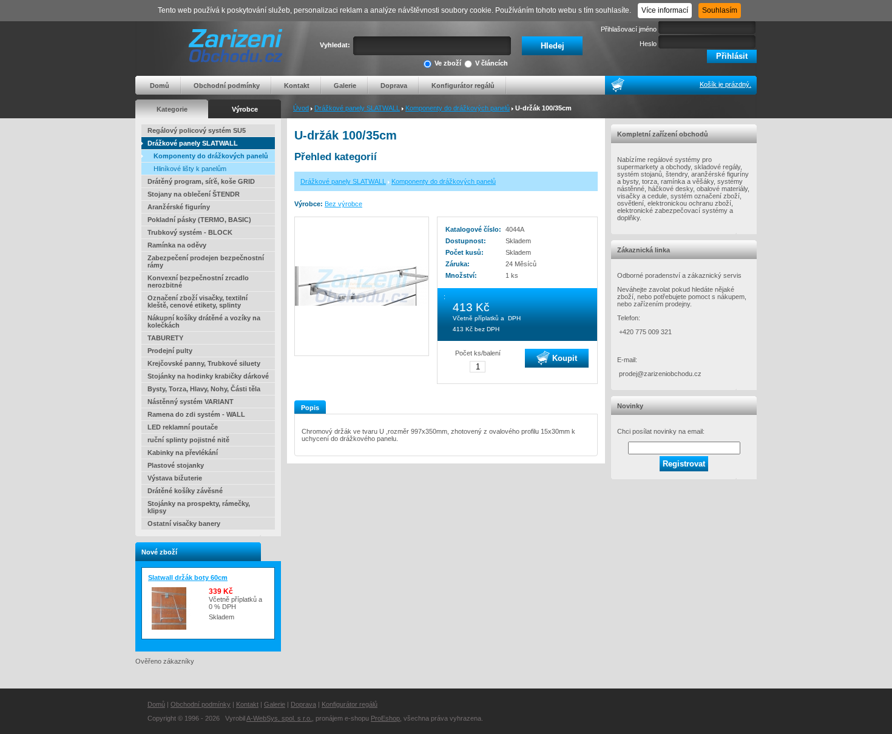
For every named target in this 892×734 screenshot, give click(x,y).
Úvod (301, 108)
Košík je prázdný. (725, 84)
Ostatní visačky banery (183, 523)
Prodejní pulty (169, 350)
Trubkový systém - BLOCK (189, 232)
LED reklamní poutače (182, 427)
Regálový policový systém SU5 (196, 130)
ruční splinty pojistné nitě (188, 439)
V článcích (491, 63)
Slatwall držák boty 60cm (188, 577)
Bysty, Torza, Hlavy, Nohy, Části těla (203, 388)
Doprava (393, 85)
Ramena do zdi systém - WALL (196, 414)
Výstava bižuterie (174, 478)
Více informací (664, 10)
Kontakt (296, 85)
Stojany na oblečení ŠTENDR (193, 194)
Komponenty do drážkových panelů (457, 108)
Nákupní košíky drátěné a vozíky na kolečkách (203, 321)
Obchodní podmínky (227, 85)
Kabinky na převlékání (182, 452)
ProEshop (385, 718)
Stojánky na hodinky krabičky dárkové (208, 376)
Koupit (563, 357)
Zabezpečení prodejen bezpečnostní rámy (205, 261)
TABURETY (165, 338)
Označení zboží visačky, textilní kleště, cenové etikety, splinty (197, 301)
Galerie (345, 85)
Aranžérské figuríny (178, 206)
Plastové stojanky (175, 465)
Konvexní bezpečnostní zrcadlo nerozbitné (198, 281)
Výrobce (245, 109)
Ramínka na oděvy (176, 245)
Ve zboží (447, 63)
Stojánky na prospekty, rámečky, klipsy (198, 507)
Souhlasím (719, 10)
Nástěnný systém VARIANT (190, 401)
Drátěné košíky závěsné (185, 490)
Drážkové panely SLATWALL (357, 108)
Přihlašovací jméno (629, 29)
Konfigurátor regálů (463, 85)
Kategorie (172, 109)
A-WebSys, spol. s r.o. (279, 718)
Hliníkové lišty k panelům (190, 168)
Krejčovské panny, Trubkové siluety (203, 363)
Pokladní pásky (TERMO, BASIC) (199, 219)
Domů (159, 85)
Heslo (648, 43)
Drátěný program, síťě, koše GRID (201, 181)
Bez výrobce (343, 203)
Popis (310, 407)
